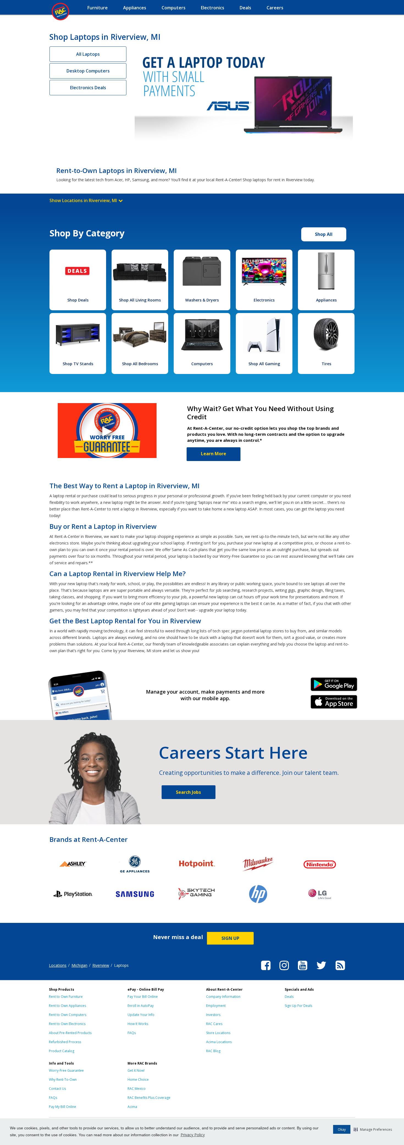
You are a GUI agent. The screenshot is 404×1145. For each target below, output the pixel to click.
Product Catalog (61, 1051)
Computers (202, 363)
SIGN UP (230, 938)
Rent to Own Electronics (67, 1023)
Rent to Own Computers (67, 1014)
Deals (289, 996)
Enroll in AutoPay (141, 1005)
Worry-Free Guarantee (66, 1070)
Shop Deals (77, 300)
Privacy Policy (193, 1134)
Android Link (334, 686)
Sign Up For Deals (298, 1005)
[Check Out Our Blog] (340, 971)
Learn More (213, 454)
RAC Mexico (137, 1088)
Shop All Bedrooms (140, 363)
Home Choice (138, 1079)
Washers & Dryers (202, 300)
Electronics (264, 300)
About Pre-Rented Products (70, 1032)
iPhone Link (334, 704)
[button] (373, 1129)
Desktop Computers (88, 71)
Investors (213, 1014)
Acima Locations (219, 1042)
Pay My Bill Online (62, 1106)
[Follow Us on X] (321, 971)
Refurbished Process (65, 1042)
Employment (216, 1005)
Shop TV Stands (78, 363)
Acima (132, 1106)
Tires (326, 363)
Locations (58, 965)
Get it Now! (136, 1070)
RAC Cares (214, 1023)
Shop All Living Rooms (140, 300)
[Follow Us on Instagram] (284, 971)
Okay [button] (342, 1129)
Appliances (326, 300)
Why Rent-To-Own (63, 1079)
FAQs (132, 1032)
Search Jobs (188, 792)
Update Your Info (141, 1014)
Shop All (324, 234)
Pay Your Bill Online (143, 996)
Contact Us (57, 1088)
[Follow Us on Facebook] (266, 971)
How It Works (138, 1023)
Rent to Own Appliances (67, 1005)
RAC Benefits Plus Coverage (149, 1097)
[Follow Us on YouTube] (302, 971)
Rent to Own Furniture (66, 996)
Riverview (100, 965)
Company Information (223, 996)
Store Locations (218, 1032)
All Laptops (88, 54)
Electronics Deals (88, 88)
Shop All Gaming (264, 363)
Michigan (79, 965)
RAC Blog (213, 1051)
